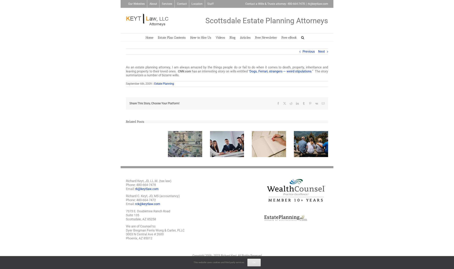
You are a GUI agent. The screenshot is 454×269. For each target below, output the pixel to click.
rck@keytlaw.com (147, 204)
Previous (309, 51)
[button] (302, 37)
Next (321, 51)
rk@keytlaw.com (318, 3)
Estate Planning (164, 83)
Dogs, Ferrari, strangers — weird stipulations (280, 71)
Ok (254, 262)
